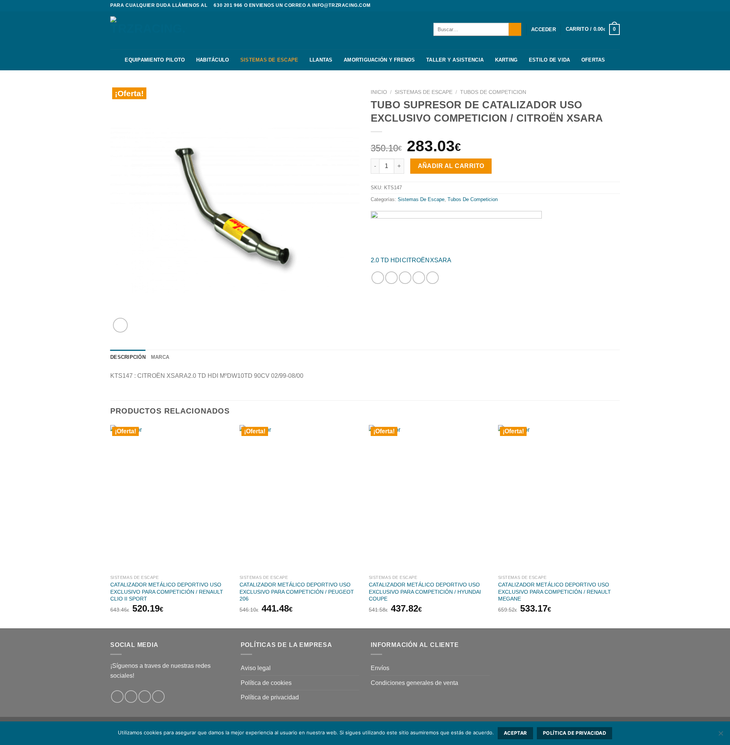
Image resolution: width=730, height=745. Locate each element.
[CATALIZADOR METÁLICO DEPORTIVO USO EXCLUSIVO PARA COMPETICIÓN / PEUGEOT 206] (300, 498)
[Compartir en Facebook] (377, 277)
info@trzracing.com (341, 5)
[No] (720, 735)
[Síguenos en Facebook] (601, 5)
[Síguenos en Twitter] (616, 5)
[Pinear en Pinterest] (419, 277)
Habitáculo (212, 60)
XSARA (440, 260)
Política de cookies (266, 683)
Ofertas (593, 60)
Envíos (380, 668)
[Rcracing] (456, 230)
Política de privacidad (270, 697)
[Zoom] (120, 325)
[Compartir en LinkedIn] (432, 277)
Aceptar (515, 733)
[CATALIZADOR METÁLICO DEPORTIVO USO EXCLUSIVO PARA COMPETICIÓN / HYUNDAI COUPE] (429, 498)
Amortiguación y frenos (379, 60)
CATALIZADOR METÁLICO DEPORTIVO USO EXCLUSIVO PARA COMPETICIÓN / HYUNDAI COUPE (425, 592)
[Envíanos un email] (158, 696)
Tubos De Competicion (493, 92)
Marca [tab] (160, 357)
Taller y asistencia (455, 60)
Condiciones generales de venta (414, 683)
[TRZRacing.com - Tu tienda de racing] (148, 30)
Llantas (321, 60)
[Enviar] (515, 29)
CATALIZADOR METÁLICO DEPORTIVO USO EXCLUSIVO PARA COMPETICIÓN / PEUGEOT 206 (297, 592)
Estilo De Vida (549, 60)
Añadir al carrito (451, 166)
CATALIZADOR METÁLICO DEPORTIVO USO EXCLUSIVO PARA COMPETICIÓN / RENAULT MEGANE (554, 592)
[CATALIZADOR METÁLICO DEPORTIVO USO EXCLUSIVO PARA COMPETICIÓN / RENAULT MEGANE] (559, 498)
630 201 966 (228, 5)
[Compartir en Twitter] (391, 277)
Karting (506, 60)
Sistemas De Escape (269, 60)
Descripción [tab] (128, 357)
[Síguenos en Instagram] (608, 5)
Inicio (379, 92)
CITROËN (416, 260)
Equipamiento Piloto (155, 60)
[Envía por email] (405, 277)
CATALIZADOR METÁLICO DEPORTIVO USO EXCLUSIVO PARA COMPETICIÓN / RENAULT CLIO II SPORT (166, 592)
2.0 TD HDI (386, 260)
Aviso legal (256, 668)
